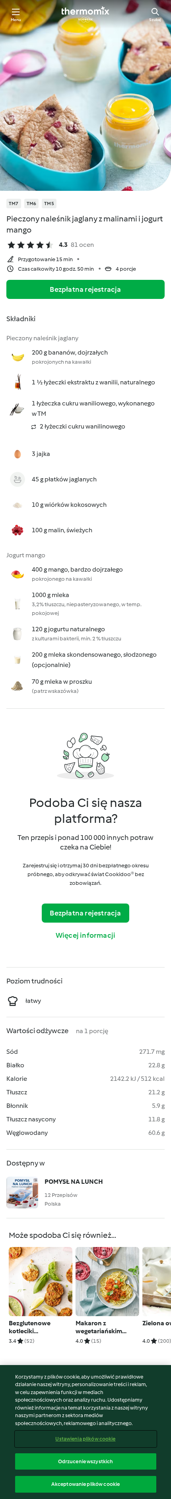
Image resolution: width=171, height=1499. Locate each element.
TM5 (49, 203)
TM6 (32, 203)
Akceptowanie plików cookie (85, 1484)
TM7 (14, 203)
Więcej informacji (85, 935)
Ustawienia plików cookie (85, 1439)
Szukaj (155, 19)
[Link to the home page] (85, 14)
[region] (85, 1432)
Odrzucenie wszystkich (85, 1461)
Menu (16, 19)
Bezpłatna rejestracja (85, 289)
